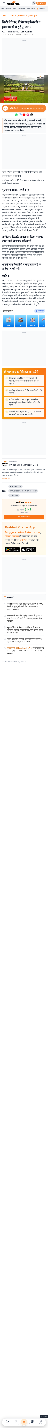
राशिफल (15, 536)
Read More (6, 479)
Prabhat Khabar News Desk (25, 464)
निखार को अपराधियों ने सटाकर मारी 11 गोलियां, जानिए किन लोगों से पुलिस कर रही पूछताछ (24, 381)
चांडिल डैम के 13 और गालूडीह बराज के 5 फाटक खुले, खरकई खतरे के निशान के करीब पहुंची (24, 402)
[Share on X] (31, 114)
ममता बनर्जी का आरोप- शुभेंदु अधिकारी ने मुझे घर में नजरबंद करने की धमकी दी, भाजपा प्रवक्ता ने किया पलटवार (24, 618)
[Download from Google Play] (12, 549)
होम (2, 8)
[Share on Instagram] (27, 114)
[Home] (14, 3)
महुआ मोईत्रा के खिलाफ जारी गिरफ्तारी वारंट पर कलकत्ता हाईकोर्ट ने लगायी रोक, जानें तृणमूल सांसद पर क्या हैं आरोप (25, 630)
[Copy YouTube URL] (24, 114)
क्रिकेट (8, 536)
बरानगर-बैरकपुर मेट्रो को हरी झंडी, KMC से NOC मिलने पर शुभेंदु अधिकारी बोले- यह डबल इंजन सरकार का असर (25, 606)
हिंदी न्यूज (23, 539)
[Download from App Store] (28, 549)
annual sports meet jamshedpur (23, 491)
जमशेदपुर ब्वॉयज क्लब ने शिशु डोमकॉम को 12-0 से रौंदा (25, 391)
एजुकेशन (12, 532)
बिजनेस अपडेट (31, 532)
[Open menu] (4, 3)
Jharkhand (21, 16)
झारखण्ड (8, 8)
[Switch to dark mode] (34, 3)
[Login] (24, 1422)
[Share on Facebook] (20, 114)
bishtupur (14, 495)
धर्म (39, 532)
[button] (24, 88)
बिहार (14, 8)
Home (4, 16)
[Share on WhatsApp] (16, 114)
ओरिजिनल (42, 8)
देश (6, 532)
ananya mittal (15, 486)
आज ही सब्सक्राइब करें (24, 517)
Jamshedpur (32, 16)
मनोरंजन (20, 532)
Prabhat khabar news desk (20, 32)
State (12, 16)
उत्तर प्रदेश (21, 8)
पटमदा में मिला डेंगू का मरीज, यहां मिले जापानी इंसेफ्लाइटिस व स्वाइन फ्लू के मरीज (25, 413)
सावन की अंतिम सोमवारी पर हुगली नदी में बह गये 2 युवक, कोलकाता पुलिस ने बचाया (24, 640)
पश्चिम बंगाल (31, 8)
